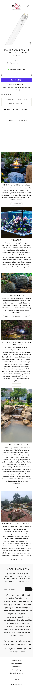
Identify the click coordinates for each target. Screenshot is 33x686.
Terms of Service (16, 663)
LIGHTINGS (16, 385)
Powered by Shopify (16, 684)
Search (16, 679)
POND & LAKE (16, 559)
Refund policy (16, 666)
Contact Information (16, 673)
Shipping (9, 63)
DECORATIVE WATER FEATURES (16, 316)
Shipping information (16, 99)
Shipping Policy (16, 660)
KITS (16, 487)
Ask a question (16, 103)
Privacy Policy (16, 670)
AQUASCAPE (16, 204)
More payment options (16, 84)
